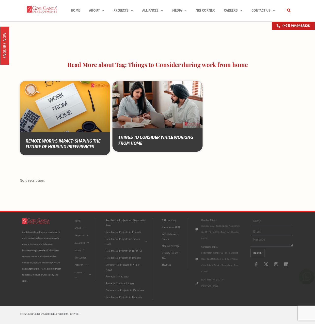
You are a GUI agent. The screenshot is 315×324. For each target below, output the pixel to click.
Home (75, 10)
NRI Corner (205, 10)
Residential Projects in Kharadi (123, 232)
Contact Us (261, 10)
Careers (231, 10)
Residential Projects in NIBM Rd (124, 251)
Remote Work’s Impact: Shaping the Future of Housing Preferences (63, 143)
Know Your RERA (171, 227)
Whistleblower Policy (170, 237)
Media (177, 10)
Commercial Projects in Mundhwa (125, 290)
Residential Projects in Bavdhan (124, 297)
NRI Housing (169, 220)
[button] (288, 10)
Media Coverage (170, 246)
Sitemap (166, 264)
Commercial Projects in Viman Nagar (123, 267)
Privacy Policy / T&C (171, 255)
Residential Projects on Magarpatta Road (125, 223)
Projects (120, 10)
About (94, 10)
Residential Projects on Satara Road (123, 242)
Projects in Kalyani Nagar (120, 283)
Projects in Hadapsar (117, 276)
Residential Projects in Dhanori (123, 258)
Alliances (150, 10)
